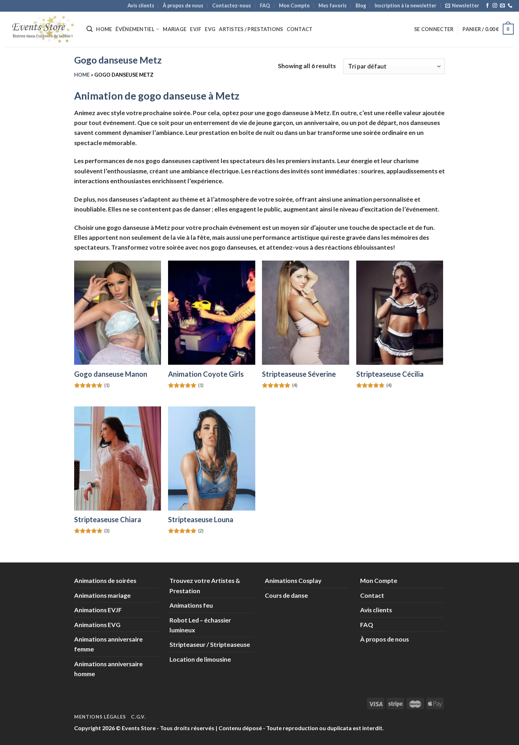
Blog (361, 5)
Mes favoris (332, 5)
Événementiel (134, 29)
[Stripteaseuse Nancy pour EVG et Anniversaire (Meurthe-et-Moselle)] (117, 458)
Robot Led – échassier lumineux (200, 625)
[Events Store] (40, 29)
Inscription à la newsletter (405, 5)
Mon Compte (294, 5)
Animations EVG (97, 624)
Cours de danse (286, 595)
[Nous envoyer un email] (502, 5)
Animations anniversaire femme (108, 644)
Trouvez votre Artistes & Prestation (204, 585)
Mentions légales (100, 717)
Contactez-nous (231, 5)
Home (104, 29)
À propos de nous (183, 5)
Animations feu (191, 605)
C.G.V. (138, 717)
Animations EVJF (98, 610)
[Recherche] (89, 29)
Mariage (174, 29)
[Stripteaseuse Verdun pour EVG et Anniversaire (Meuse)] (211, 458)
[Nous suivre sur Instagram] (495, 5)
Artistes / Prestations (251, 29)
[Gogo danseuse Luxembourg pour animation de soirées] (117, 313)
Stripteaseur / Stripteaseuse (209, 644)
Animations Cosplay (293, 580)
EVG (210, 29)
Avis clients (140, 5)
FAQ (265, 5)
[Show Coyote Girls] (211, 313)
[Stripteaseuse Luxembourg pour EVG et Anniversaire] (305, 313)
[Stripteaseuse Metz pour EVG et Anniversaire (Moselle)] (399, 313)
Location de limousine (200, 659)
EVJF (195, 29)
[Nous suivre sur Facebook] (487, 5)
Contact (300, 29)
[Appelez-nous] (510, 5)
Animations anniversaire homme (108, 669)
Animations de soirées (105, 580)
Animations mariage (102, 595)
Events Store (139, 728)
